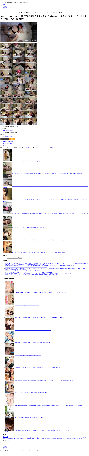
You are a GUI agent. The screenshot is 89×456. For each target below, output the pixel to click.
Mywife (48, 437)
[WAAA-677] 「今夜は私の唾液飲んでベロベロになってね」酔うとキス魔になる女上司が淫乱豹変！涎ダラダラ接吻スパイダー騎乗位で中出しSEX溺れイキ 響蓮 (40, 265)
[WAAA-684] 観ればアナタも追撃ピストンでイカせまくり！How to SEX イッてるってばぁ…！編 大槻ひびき (28, 272)
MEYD (80, 437)
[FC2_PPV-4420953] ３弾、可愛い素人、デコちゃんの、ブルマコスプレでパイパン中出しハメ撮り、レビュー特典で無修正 (38, 252)
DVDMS (72, 438)
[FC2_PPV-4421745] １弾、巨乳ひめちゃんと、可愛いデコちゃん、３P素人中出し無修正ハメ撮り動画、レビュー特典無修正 (39, 239)
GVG (65, 438)
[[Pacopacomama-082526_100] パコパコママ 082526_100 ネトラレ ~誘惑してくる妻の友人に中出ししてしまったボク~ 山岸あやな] (9, 430)
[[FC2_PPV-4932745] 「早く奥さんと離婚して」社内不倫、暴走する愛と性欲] (7, 227)
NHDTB (32, 438)
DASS (42, 438)
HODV (50, 438)
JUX (81, 437)
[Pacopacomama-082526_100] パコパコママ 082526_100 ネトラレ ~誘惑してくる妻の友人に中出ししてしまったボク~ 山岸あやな (42, 430)
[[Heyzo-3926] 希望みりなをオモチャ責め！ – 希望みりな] (9, 305)
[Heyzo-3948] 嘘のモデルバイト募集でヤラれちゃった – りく (28, 355)
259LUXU (62, 437)
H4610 (68, 438)
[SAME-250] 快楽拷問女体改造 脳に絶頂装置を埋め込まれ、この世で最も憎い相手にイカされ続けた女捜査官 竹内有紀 (31, 274)
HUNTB (75, 438)
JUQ (20, 438)
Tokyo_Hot (45, 437)
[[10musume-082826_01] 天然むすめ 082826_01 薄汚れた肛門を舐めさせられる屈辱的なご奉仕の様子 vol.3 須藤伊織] (9, 317)
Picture (4, 8)
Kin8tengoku (37, 437)
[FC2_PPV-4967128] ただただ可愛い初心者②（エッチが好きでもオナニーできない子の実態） (32, 161)
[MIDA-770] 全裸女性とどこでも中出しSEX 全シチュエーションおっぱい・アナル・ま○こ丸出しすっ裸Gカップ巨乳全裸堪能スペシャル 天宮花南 (36, 275)
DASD (61, 438)
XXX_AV (29, 438)
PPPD (57, 438)
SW (45, 438)
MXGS (10, 438)
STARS (4, 438)
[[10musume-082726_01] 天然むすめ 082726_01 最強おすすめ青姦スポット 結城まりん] (9, 342)
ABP (18, 438)
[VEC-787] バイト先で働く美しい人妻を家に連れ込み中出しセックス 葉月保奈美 (22, 270)
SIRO (27, 437)
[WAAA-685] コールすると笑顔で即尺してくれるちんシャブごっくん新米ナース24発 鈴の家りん (26, 267)
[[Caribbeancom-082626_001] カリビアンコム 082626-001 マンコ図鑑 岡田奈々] (9, 392)
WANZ (16, 438)
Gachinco (69, 437)
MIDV (64, 438)
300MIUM (66, 437)
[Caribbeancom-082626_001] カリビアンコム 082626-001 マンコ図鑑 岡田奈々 (31, 392)
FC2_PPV (6, 12)
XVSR (80, 438)
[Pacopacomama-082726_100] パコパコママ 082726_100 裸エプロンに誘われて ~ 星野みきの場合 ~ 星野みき (37, 367)
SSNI (77, 437)
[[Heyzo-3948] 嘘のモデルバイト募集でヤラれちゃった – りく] (9, 355)
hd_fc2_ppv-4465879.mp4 (8, 130)
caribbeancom (12, 437)
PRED (77, 438)
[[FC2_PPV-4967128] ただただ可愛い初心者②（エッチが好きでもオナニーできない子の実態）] (7, 161)
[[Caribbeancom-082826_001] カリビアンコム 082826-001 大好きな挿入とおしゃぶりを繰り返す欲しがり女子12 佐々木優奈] (9, 292)
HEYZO (16, 437)
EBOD (75, 437)
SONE (48, 438)
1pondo (19, 437)
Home (4, 4)
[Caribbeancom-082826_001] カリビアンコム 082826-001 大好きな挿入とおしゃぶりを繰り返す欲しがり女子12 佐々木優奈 (40, 292)
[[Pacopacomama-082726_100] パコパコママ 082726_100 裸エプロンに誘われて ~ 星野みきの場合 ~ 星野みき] (9, 367)
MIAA (24, 438)
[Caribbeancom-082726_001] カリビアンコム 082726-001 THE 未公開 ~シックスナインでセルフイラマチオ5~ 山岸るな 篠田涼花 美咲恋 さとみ (45, 380)
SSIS (12, 438)
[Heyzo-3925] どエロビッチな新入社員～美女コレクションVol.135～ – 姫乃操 (31, 417)
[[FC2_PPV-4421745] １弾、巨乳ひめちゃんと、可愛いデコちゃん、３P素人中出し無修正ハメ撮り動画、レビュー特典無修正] (7, 239)
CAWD (44, 438)
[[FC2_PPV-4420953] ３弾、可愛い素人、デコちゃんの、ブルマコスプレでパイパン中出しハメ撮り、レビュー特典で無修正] (7, 252)
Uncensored (5, 7)
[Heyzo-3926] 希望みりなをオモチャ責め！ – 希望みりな (27, 305)
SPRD (59, 438)
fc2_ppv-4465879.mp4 (7, 136)
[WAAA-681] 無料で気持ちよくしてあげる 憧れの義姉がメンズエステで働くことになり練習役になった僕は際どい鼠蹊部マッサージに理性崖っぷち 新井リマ (39, 273)
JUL (72, 437)
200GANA (41, 437)
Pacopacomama (31, 437)
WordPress (24, 452)
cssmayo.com (13, 452)
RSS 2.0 (52, 147)
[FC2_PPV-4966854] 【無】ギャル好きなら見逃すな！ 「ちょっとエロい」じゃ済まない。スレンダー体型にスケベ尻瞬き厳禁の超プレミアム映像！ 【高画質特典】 (47, 173)
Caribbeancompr (57, 437)
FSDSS (35, 438)
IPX (73, 437)
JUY (8, 438)
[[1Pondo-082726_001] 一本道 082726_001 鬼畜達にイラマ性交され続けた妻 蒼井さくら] (9, 330)
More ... (7, 431)
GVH (40, 438)
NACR (38, 438)
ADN (70, 438)
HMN (52, 438)
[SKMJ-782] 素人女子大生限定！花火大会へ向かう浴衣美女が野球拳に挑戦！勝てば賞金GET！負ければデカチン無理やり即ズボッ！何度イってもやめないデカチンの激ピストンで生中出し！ (46, 263)
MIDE (7, 438)
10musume (24, 437)
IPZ (86, 437)
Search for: (5, 257)
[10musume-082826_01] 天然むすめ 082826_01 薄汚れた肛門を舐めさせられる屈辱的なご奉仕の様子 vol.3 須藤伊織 (39, 317)
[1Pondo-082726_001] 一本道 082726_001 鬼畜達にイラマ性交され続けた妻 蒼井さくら (33, 330)
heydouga (84, 437)
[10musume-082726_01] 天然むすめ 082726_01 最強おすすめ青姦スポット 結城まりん (33, 342)
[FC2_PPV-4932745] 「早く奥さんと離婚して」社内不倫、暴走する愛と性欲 (28, 227)
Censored (5, 6)
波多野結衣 (52, 437)
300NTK (54, 438)
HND (22, 438)
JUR (81, 438)
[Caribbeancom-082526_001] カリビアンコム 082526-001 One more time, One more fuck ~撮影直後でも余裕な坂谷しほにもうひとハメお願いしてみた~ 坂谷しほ (48, 405)
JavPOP (2, 1)
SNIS (14, 438)
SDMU (27, 438)
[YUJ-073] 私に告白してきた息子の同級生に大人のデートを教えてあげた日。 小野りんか (24, 264)
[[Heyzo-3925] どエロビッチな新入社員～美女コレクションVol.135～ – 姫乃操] (9, 417)
